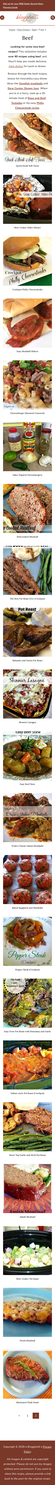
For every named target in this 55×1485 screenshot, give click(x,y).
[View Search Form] (53, 17)
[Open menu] (2, 17)
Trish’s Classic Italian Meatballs (27, 846)
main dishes (16, 66)
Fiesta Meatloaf (27, 1340)
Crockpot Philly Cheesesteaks (27, 289)
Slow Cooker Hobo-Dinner (27, 227)
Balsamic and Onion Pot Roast (27, 660)
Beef (34, 29)
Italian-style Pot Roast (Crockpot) (27, 1093)
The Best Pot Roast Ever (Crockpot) (27, 598)
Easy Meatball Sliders (27, 351)
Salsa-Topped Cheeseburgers (27, 475)
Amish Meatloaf (27, 1217)
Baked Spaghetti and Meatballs (27, 908)
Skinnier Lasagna (27, 722)
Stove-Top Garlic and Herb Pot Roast (27, 1155)
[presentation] (27, 137)
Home (12, 29)
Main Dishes (23, 29)
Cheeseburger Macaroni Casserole (27, 413)
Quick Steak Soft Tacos (27, 165)
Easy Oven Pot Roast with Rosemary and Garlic (27, 1031)
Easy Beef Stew (27, 784)
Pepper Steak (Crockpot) (27, 969)
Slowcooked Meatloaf (27, 536)
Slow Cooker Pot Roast (27, 1278)
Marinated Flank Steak (27, 1402)
